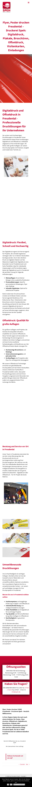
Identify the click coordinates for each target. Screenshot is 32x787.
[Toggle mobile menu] (29, 2)
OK (8, 784)
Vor (27, 764)
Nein (11, 784)
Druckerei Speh (15, 776)
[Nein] (30, 782)
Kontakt (23, 776)
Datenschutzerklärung (19, 784)
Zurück (22, 764)
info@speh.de (16, 692)
